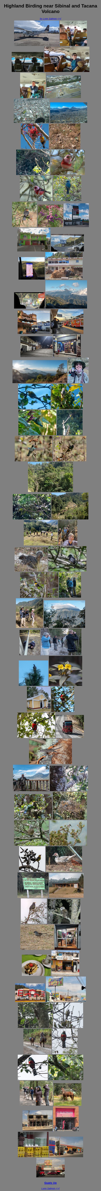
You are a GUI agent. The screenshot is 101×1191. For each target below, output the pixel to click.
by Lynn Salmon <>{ (50, 18)
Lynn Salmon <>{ (50, 1188)
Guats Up (50, 1182)
